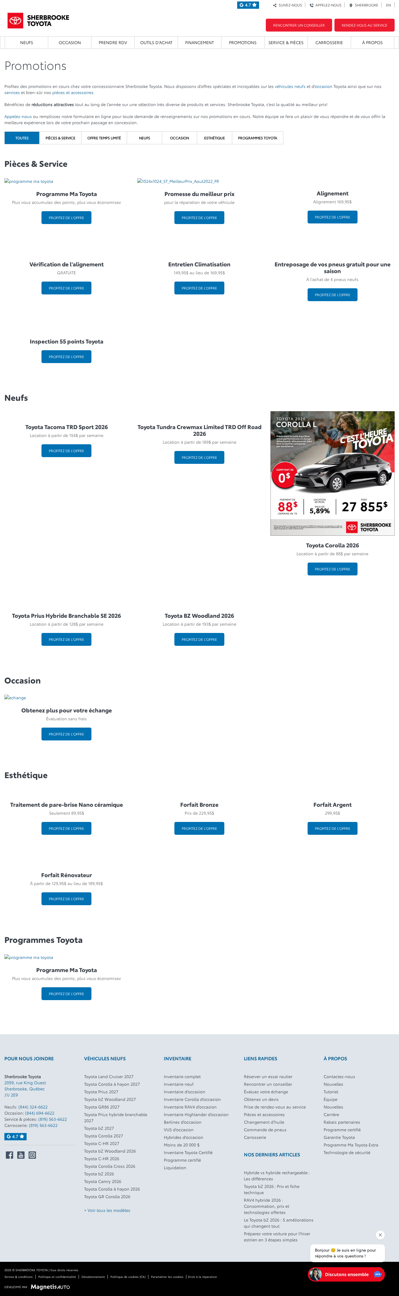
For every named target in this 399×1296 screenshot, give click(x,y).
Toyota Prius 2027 (101, 1091)
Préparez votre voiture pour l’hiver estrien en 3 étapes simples (277, 1237)
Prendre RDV (113, 42)
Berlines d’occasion (183, 1122)
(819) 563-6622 (52, 1119)
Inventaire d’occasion (184, 1091)
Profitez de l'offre (66, 217)
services (12, 92)
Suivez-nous (289, 4)
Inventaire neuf (179, 1084)
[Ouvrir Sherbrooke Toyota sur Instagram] (32, 1155)
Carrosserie (329, 42)
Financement (199, 42)
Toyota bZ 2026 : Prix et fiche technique (271, 1189)
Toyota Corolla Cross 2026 (109, 1166)
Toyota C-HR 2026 (101, 1158)
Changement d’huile (264, 1122)
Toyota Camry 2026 (102, 1181)
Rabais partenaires (342, 1122)
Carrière (331, 1114)
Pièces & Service (60, 137)
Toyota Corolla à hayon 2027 (112, 1084)
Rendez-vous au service (364, 24)
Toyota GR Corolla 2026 (107, 1196)
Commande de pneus (265, 1129)
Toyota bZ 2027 (99, 1128)
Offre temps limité (104, 137)
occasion (323, 86)
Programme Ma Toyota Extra (351, 1145)
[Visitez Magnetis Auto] (52, 1286)
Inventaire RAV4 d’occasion (190, 1107)
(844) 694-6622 (39, 1113)
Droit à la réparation (202, 1276)
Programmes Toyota (257, 137)
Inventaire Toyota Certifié (188, 1152)
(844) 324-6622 (33, 1107)
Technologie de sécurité (347, 1152)
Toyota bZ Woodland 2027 (110, 1099)
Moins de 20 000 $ (182, 1145)
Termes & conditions (18, 1276)
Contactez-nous (339, 1076)
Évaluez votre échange (266, 1091)
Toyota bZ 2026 (99, 1174)
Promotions (242, 42)
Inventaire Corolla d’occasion (192, 1099)
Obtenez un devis (261, 1099)
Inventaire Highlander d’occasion (196, 1114)
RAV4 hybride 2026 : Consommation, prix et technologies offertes (266, 1206)
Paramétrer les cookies (167, 1276)
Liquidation (175, 1167)
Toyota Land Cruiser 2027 (108, 1076)
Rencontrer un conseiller (299, 24)
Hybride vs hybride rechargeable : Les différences (277, 1176)
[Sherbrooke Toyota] (38, 18)
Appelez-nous (327, 4)
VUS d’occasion (179, 1129)
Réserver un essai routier (268, 1076)
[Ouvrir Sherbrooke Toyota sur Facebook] (9, 1155)
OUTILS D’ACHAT (156, 42)
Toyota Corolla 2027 (103, 1136)
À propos (372, 42)
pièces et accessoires (72, 92)
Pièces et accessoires (264, 1114)
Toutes (22, 137)
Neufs (26, 42)
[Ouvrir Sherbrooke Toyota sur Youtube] (21, 1155)
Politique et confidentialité (57, 1276)
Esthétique (214, 137)
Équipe (330, 1099)
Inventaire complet (182, 1076)
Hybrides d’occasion (183, 1137)
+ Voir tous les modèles (107, 1210)
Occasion (70, 42)
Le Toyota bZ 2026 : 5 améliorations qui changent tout (278, 1223)
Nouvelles (333, 1084)
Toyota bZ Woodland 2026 (110, 1151)
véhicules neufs (290, 86)
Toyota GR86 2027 (101, 1107)
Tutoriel (331, 1091)
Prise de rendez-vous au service (275, 1107)
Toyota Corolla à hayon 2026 (112, 1189)
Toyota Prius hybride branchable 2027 (115, 1117)
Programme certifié (182, 1160)
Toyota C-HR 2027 (101, 1143)
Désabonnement (93, 1276)
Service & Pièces (285, 42)
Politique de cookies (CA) (127, 1276)
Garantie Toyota (339, 1137)
